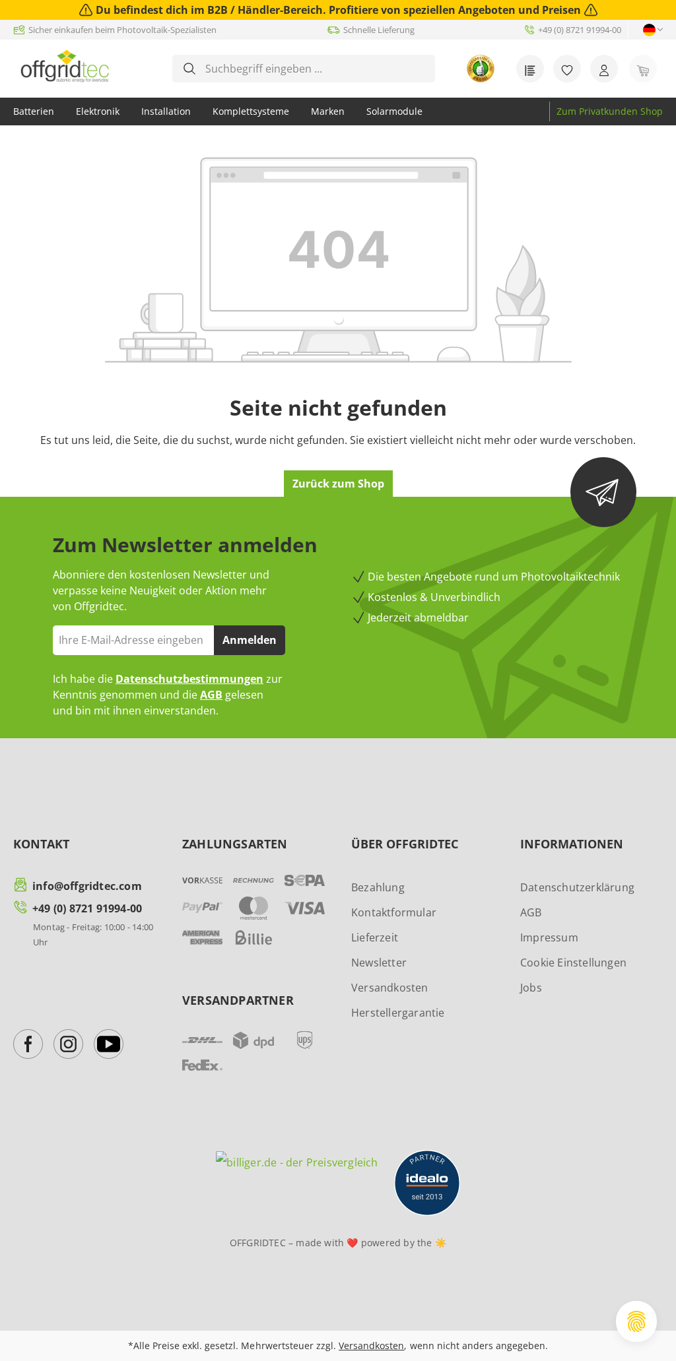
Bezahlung (378, 887)
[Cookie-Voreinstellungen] (636, 1321)
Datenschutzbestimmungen (189, 679)
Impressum (549, 937)
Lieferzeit (374, 937)
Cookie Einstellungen (573, 962)
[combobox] (313, 68)
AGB (211, 694)
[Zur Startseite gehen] (65, 65)
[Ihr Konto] (604, 68)
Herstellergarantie (398, 1012)
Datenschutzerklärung (577, 887)
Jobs (531, 987)
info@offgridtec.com (87, 886)
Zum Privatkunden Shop (610, 111)
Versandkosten (389, 987)
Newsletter (379, 962)
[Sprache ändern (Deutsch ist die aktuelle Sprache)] (649, 30)
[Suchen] (189, 68)
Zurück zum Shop (338, 483)
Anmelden (249, 640)
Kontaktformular (393, 912)
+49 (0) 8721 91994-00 (87, 908)
